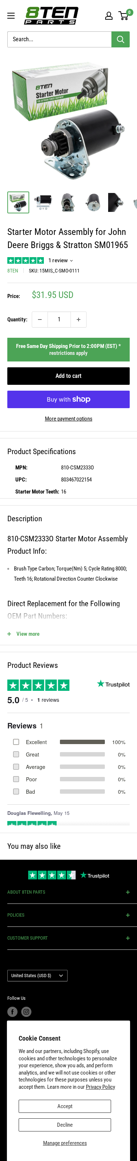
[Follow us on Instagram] (26, 1012)
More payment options (68, 418)
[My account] (109, 16)
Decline (65, 1125)
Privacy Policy (100, 1087)
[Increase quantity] (78, 319)
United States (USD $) (31, 975)
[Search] (120, 39)
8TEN (12, 271)
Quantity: (17, 319)
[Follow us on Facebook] (12, 1012)
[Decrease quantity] (39, 319)
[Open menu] (11, 16)
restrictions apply (68, 353)
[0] (123, 15)
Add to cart (68, 375)
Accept (64, 1106)
